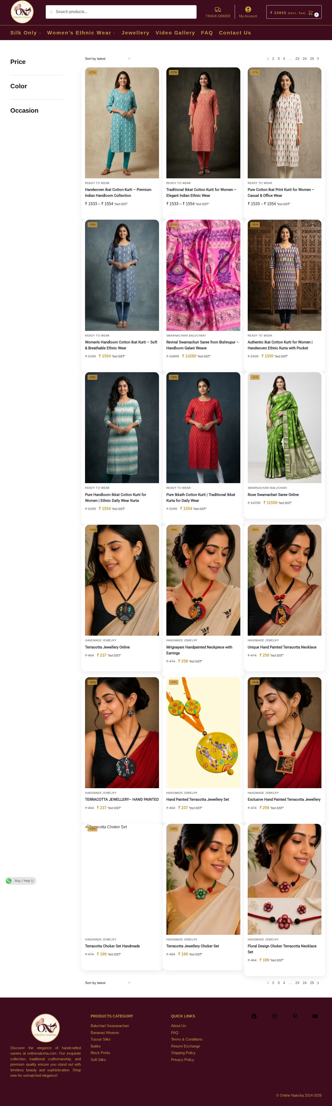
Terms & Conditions (186, 1039)
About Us (178, 1026)
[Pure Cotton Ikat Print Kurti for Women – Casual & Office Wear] (285, 122)
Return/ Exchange (185, 1046)
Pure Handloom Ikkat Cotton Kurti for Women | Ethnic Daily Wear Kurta (115, 497)
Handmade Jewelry (100, 640)
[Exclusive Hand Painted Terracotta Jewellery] (285, 732)
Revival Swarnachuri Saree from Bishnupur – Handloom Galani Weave (202, 345)
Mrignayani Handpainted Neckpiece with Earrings (199, 650)
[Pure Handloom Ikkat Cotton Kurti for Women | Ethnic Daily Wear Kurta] (122, 427)
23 (297, 59)
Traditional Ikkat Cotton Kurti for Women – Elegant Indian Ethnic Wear (201, 192)
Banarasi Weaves (105, 1032)
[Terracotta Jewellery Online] (122, 580)
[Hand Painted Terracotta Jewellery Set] (203, 732)
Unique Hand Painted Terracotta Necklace (282, 647)
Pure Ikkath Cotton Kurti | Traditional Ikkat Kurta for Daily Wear (200, 497)
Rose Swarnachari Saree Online (273, 494)
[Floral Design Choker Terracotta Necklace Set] (285, 879)
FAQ (174, 1032)
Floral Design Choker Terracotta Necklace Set (282, 949)
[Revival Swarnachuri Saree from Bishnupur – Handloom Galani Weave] (203, 275)
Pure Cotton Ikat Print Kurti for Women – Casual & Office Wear (281, 192)
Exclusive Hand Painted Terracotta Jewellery (284, 799)
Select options (122, 214)
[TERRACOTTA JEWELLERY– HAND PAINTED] (122, 732)
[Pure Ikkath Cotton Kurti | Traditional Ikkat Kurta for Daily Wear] (203, 427)
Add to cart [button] (203, 367)
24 (305, 59)
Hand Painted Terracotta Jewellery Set (197, 799)
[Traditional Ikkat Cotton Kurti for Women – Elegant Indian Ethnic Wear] (203, 122)
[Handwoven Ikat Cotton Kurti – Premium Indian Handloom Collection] (122, 122)
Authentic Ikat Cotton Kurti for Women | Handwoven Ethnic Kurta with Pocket (280, 345)
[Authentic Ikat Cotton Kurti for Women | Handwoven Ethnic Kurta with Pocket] (285, 275)
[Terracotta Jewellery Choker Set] (203, 879)
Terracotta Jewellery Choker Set (192, 946)
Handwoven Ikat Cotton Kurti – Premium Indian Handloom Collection (118, 192)
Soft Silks (98, 1060)
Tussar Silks (101, 1039)
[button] (294, 12)
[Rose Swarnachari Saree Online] (285, 427)
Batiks (96, 1046)
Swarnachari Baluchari (186, 335)
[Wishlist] (151, 74)
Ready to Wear (97, 183)
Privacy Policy (182, 1060)
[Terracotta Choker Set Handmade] (122, 879)
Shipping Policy (183, 1053)
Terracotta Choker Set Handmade (112, 946)
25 (312, 59)
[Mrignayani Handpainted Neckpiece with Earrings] (203, 580)
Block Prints (100, 1053)
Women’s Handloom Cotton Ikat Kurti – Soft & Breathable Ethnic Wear (121, 345)
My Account (248, 16)
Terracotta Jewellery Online (107, 647)
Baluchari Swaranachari (110, 1026)
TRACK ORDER (217, 16)
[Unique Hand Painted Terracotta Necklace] (285, 580)
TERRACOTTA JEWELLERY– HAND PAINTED (122, 799)
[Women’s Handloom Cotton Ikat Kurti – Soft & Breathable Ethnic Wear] (122, 275)
